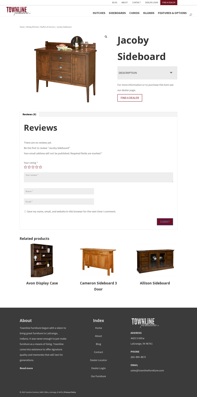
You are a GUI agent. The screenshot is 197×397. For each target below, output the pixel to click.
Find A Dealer (168, 2)
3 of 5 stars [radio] (33, 167)
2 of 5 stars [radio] (29, 167)
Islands (148, 13)
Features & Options (172, 13)
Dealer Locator (98, 360)
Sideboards (117, 13)
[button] (106, 36)
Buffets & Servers (47, 27)
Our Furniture (98, 376)
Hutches (99, 13)
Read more (26, 368)
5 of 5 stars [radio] (40, 167)
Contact (136, 2)
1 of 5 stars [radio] (25, 167)
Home (22, 27)
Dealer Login (151, 2)
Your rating (31, 162)
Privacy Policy (70, 392)
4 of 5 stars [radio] (36, 167)
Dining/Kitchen (32, 27)
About (125, 2)
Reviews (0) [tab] (29, 114)
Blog (114, 2)
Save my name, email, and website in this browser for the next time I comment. (71, 211)
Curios (134, 13)
